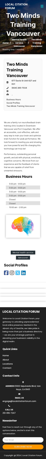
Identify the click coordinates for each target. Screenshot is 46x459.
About (6, 359)
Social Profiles (13, 103)
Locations (8, 363)
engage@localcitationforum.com (19, 401)
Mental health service (23, 252)
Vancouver (19, 46)
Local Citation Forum (21, 312)
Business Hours (14, 99)
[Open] (42, 6)
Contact (7, 367)
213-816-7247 (9, 413)
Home (6, 43)
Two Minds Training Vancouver (21, 106)
